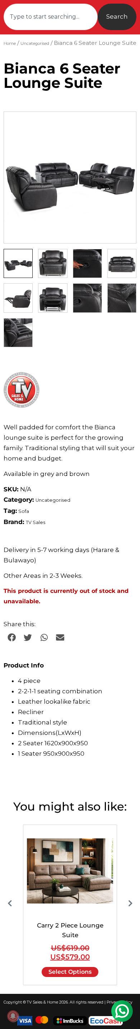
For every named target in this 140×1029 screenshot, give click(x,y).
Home (10, 43)
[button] (123, 124)
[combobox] (51, 17)
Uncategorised (34, 43)
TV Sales (35, 522)
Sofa (23, 511)
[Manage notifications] (13, 1016)
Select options (70, 971)
